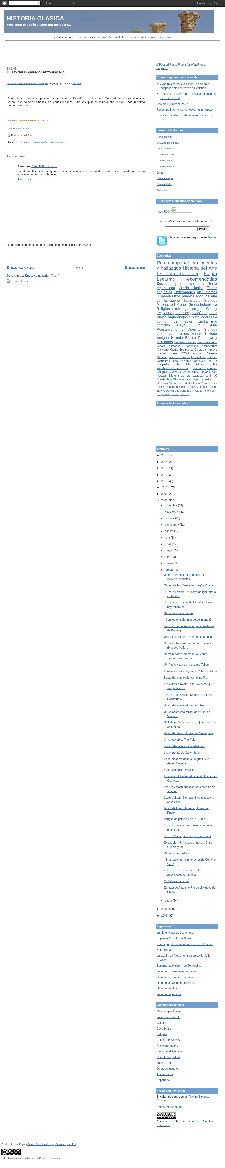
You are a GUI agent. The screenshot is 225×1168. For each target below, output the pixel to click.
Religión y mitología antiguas (180, 309)
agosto (169, 531)
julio (168, 537)
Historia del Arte (40, 142)
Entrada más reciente (20, 267)
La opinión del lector (187, 319)
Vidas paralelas (176, 313)
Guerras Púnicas (179, 357)
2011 (164, 481)
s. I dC (211, 375)
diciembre (171, 505)
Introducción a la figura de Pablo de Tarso (190, 671)
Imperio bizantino (176, 386)
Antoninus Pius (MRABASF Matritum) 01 (27, 83)
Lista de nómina (167, 988)
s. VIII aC (184, 394)
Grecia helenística (166, 154)
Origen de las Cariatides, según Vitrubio (189, 585)
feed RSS (164, 211)
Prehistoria (162, 190)
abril (168, 556)
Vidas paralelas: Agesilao (180, 769)
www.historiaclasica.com (20, 128)
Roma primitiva (205, 368)
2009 (164, 494)
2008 (164, 500)
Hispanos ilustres (201, 379)
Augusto (198, 353)
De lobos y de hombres (178, 613)
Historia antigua (165, 178)
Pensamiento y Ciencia (178, 329)
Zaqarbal (76, 83)
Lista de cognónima (169, 994)
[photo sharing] (8, 79)
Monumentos (207, 292)
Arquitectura (209, 346)
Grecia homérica (165, 166)
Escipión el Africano (169, 1051)
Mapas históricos (204, 390)
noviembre (172, 512)
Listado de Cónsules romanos (175, 977)
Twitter (212, 237)
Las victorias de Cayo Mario (182, 752)
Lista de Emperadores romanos (176, 971)
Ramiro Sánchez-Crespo (40, 1144)
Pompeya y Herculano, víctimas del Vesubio (185, 944)
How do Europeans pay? (172, 104)
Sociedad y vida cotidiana (180, 284)
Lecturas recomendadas (187, 278)
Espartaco (163, 1080)
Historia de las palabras (186, 375)
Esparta (184, 349)
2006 (164, 915)
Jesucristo (163, 361)
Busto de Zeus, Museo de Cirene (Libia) (189, 733)
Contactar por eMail (169, 1107)
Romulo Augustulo (168, 1057)
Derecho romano (176, 390)
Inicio (79, 267)
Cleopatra (175, 372)
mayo (169, 550)
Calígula (162, 372)
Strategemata (181, 379)
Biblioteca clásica (129, 37)
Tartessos (211, 386)
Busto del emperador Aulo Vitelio (184, 705)
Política (161, 386)
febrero (169, 569)
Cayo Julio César (197, 325)
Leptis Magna (196, 386)
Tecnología (191, 300)
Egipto (160, 172)
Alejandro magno (167, 1045)
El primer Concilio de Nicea (174, 938)
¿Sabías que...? (204, 313)
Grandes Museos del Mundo (187, 302)
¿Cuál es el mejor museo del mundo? (187, 619)
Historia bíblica (164, 184)
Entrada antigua (135, 267)
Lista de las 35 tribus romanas (176, 982)
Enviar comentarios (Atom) (42, 275)
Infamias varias (189, 333)
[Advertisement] (112, 52)
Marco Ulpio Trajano (196, 372)
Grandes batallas (185, 342)
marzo (169, 563)
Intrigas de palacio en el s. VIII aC (185, 819)
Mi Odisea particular (176, 881)
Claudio (161, 1022)
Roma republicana (166, 148)
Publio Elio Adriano (189, 364)
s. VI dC (175, 394)
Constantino (164, 379)
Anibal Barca (165, 1074)
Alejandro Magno (167, 349)
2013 (164, 468)
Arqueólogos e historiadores (190, 317)
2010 (164, 487)
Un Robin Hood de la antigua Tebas (186, 664)
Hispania (164, 296)
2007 (164, 909)
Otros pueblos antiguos (190, 296)
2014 (164, 461)
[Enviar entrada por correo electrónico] (7, 142)
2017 (164, 455)
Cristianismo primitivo (168, 142)
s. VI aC (166, 394)
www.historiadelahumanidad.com (184, 746)
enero (169, 900)
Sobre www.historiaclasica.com (187, 366)
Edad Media (184, 383)
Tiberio (161, 390)
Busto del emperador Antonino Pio (36, 72)
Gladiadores (198, 357)
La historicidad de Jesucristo (175, 932)
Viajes (162, 317)
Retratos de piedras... (177, 853)
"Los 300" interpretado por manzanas (187, 836)
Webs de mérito (207, 342)
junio (168, 544)
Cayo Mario (168, 383)
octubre (170, 518)
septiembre (172, 524)
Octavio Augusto (167, 1068)
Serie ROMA (180, 353)
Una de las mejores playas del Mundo (188, 636)
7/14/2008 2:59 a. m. (44, 166)
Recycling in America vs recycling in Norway (185, 109)
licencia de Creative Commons (43, 1158)
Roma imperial (57, 142)
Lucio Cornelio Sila (205, 383)
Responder (24, 179)
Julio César (164, 1062)
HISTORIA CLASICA (35, 18)
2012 (164, 474)
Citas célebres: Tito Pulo (179, 739)
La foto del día (177, 273)
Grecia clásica (164, 160)
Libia (190, 390)
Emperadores (23, 142)
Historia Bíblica (183, 338)
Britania (212, 357)
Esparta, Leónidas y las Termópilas (179, 965)
